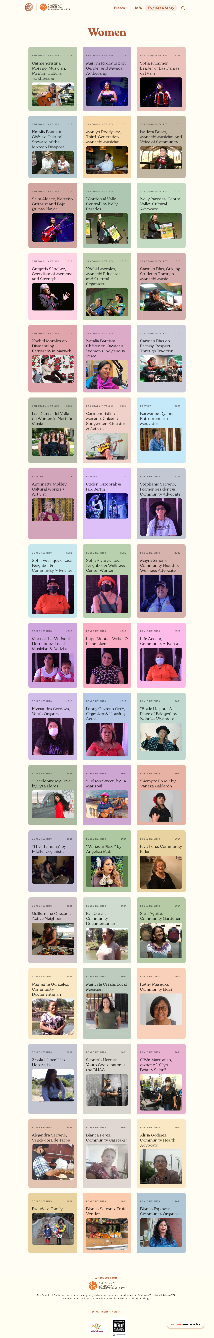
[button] (121, 8)
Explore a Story (161, 8)
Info (138, 8)
